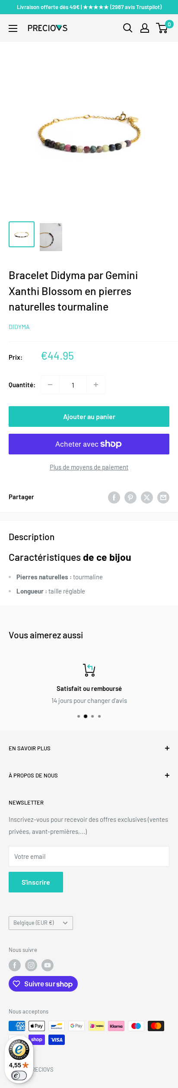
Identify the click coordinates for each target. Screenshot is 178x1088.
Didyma (19, 326)
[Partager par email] (163, 496)
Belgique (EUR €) (33, 922)
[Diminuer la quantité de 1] (50, 385)
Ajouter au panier (89, 416)
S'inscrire (36, 882)
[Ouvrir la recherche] (128, 28)
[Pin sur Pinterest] (130, 496)
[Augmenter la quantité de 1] (96, 385)
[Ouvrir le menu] (13, 28)
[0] (162, 28)
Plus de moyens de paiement (89, 467)
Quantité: (22, 385)
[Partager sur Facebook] (114, 496)
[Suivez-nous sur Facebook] (15, 965)
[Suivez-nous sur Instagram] (31, 965)
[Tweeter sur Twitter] (147, 496)
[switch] (19, 1075)
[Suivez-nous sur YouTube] (47, 965)
